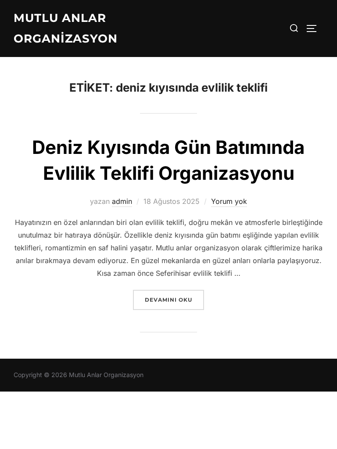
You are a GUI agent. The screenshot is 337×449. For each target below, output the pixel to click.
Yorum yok (229, 201)
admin (122, 201)
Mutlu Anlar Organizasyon (66, 28)
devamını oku (174, 299)
